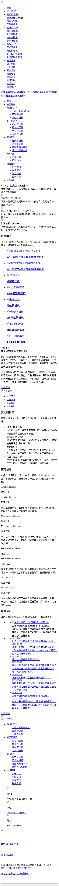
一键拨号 (24, 873)
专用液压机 (12, 41)
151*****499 (7, 719)
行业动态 (11, 67)
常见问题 (11, 80)
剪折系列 (11, 44)
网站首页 (5, 873)
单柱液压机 (12, 37)
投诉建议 (11, 83)
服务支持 (11, 70)
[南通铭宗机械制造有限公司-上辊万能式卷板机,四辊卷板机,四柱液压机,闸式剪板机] (2, 2)
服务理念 (11, 74)
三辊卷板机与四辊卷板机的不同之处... (30, 626)
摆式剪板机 (12, 47)
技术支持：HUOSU (22, 868)
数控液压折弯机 (14, 57)
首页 (9, 8)
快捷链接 (11, 770)
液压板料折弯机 (14, 54)
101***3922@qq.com (16, 812)
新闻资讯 (11, 60)
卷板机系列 (12, 14)
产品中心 (15, 873)
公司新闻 (11, 64)
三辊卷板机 (12, 24)
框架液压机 (12, 34)
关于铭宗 (11, 11)
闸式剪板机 (12, 51)
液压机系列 (12, 27)
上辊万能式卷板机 (15, 18)
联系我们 (11, 87)
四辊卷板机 (12, 21)
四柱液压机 (12, 31)
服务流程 (11, 77)
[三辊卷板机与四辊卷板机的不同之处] (30, 622)
